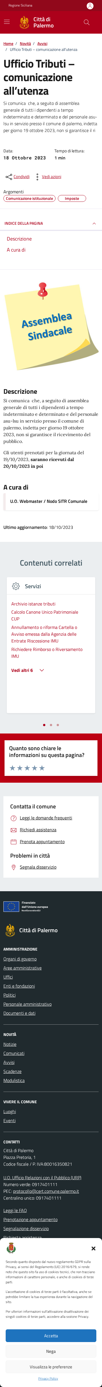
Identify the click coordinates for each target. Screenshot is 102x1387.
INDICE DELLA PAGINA (24, 223)
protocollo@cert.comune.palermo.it (46, 1191)
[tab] (44, 725)
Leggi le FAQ (15, 1210)
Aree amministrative (22, 967)
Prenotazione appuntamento (30, 1219)
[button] (93, 1248)
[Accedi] (90, 5)
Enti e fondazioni (19, 986)
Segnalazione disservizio (26, 1228)
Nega (51, 1351)
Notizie (9, 1044)
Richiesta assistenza (22, 1237)
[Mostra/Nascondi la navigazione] (6, 21)
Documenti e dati (19, 1013)
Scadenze (12, 1071)
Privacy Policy (48, 1378)
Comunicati (13, 1053)
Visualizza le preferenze (51, 1367)
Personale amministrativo (27, 1004)
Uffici (8, 976)
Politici (9, 995)
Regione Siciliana (20, 5)
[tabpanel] (51, 648)
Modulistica (14, 1080)
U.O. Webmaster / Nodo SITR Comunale (48, 501)
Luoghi (9, 1111)
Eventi (9, 1120)
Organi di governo (20, 958)
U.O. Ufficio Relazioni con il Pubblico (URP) (42, 1177)
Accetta (51, 1335)
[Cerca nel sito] (87, 22)
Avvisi (8, 1062)
